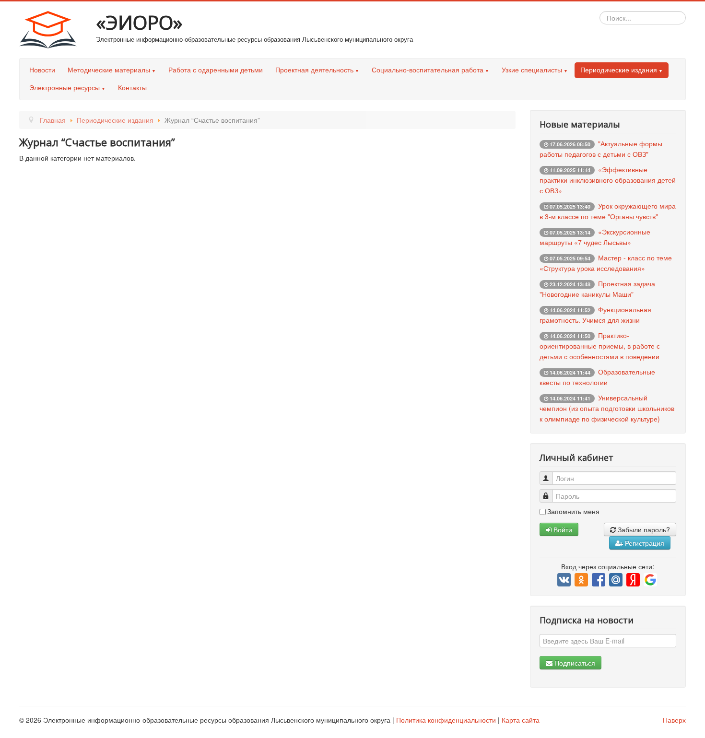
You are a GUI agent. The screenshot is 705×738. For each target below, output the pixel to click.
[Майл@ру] (616, 579)
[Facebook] (599, 579)
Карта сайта (521, 720)
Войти (562, 529)
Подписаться (573, 663)
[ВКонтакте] (564, 579)
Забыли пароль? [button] (643, 529)
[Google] (651, 579)
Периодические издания (618, 69)
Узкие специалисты (532, 69)
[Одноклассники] (582, 579)
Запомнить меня (573, 511)
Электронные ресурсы (64, 87)
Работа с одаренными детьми (215, 69)
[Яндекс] (633, 579)
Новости (42, 69)
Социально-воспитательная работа (427, 69)
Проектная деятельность (314, 69)
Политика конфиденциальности (446, 720)
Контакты (132, 87)
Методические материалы (109, 69)
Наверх (674, 720)
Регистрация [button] (643, 543)
